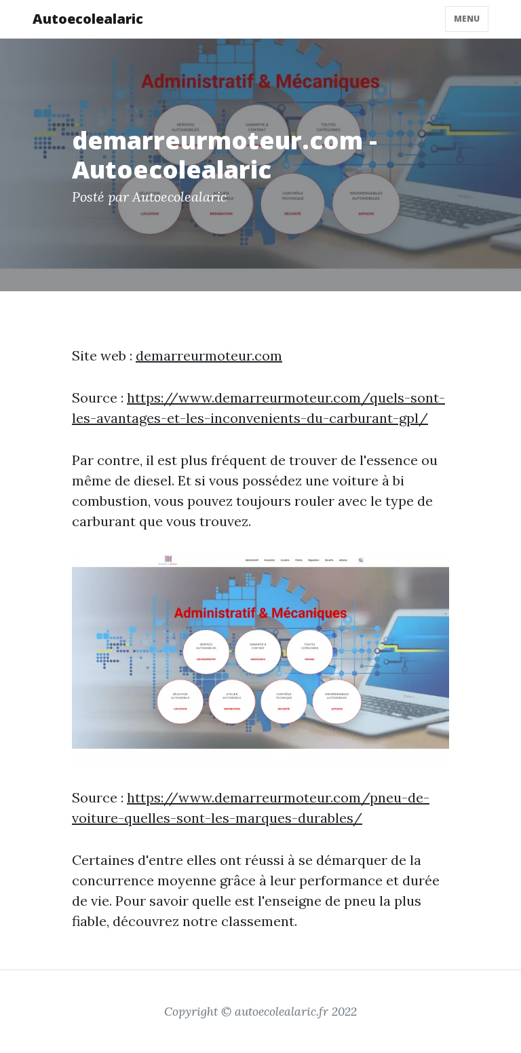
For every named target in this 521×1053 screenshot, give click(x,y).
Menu (467, 18)
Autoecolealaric (88, 19)
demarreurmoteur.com (209, 355)
